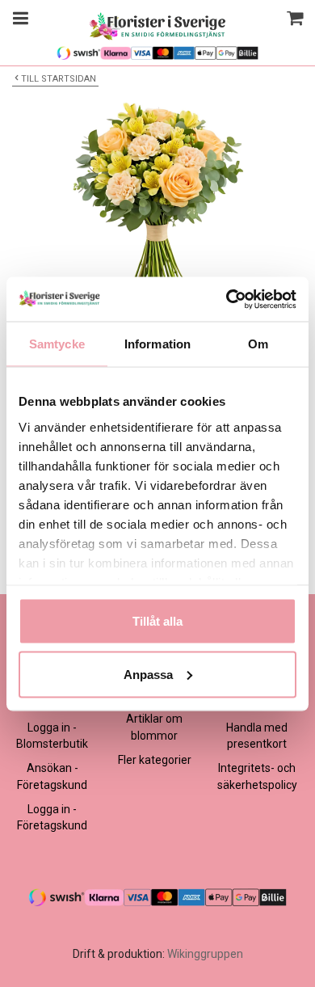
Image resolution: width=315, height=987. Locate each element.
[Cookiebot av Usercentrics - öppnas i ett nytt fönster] (226, 299)
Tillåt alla (157, 621)
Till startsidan (58, 79)
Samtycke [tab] (57, 344)
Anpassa (148, 674)
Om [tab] (258, 344)
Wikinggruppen (205, 953)
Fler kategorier (154, 759)
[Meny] (18, 20)
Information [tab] (157, 344)
